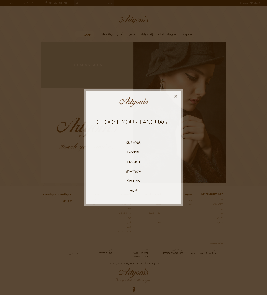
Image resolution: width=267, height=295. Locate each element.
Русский (134, 152)
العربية (133, 190)
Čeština (133, 180)
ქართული (133, 171)
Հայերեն (133, 142)
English (133, 161)
